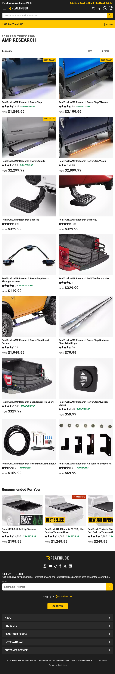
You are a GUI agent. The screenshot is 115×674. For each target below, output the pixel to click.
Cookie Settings (102, 660)
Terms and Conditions (57, 665)
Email (5, 581)
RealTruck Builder (104, 3)
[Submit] (109, 586)
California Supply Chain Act (82, 660)
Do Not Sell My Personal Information (54, 660)
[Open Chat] (93, 8)
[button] (57, 617)
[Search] (110, 15)
